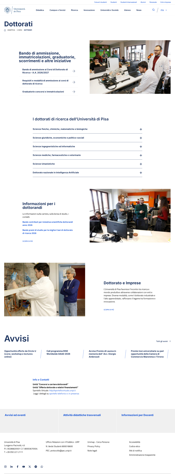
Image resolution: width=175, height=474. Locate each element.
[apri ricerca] (153, 10)
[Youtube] (23, 466)
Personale (153, 2)
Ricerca (74, 10)
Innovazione (89, 10)
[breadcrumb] (5, 30)
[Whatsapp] (42, 466)
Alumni (143, 2)
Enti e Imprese (165, 2)
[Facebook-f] (17, 466)
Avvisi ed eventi (15, 415)
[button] (162, 10)
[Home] (14, 10)
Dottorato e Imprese (122, 283)
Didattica (40, 10)
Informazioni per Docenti (137, 415)
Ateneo (127, 10)
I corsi (19, 30)
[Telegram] (36, 466)
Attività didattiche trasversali (82, 415)
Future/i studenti (100, 2)
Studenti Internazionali (128, 2)
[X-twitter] (29, 466)
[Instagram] (5, 466)
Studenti (113, 2)
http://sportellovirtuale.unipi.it (62, 390)
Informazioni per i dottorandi (38, 205)
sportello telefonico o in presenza (64, 393)
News (138, 10)
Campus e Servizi (57, 10)
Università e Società (109, 10)
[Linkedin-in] (11, 466)
